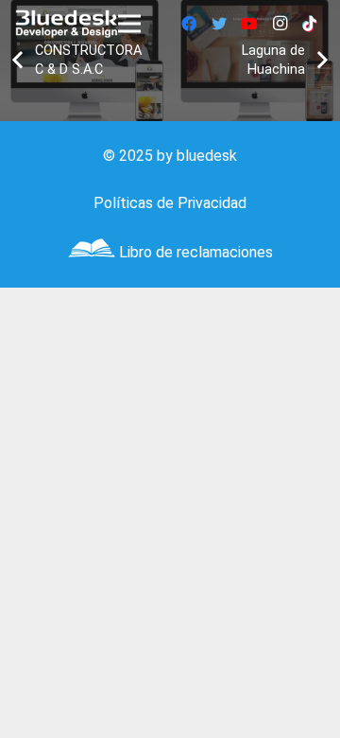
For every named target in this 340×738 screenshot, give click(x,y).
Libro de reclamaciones (196, 252)
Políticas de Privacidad (170, 203)
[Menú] (129, 23)
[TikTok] (310, 24)
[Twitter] (219, 24)
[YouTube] (249, 24)
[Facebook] (189, 24)
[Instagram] (279, 24)
